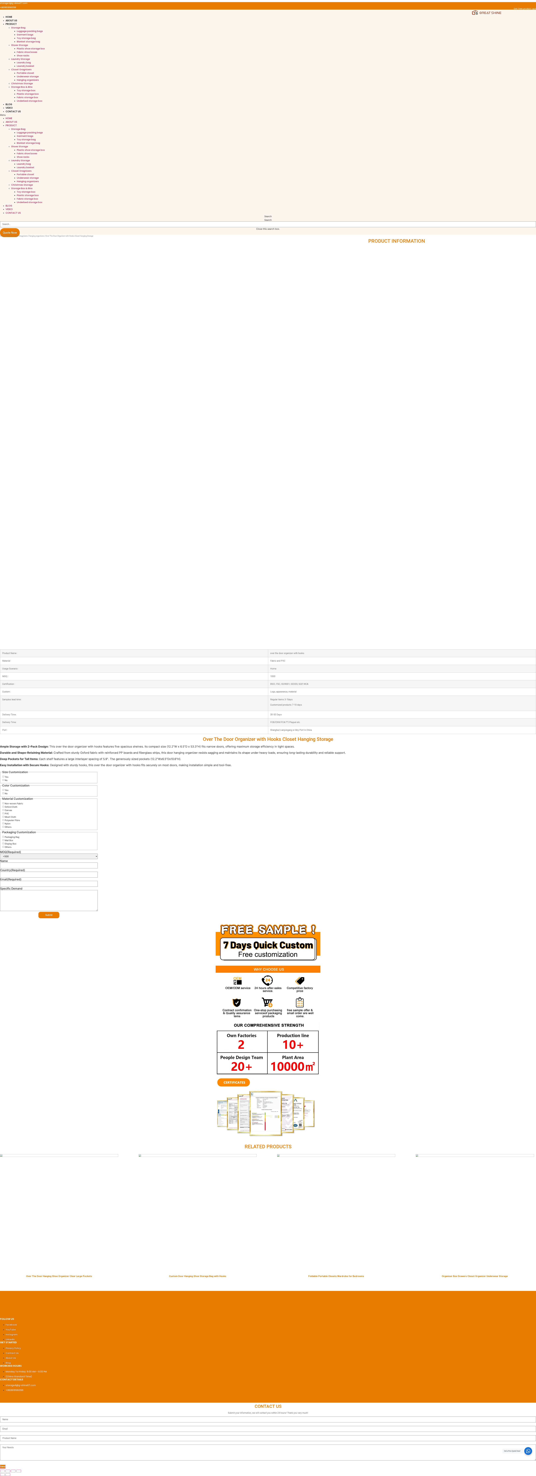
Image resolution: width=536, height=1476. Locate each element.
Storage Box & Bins (22, 87)
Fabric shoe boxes (27, 52)
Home (9, 17)
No (6, 780)
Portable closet (25, 73)
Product (11, 24)
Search (268, 220)
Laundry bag (24, 62)
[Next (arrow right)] (7, 1474)
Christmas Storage (22, 83)
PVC (7, 814)
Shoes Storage (19, 45)
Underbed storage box (29, 101)
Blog (9, 104)
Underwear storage (28, 76)
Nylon (7, 824)
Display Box (10, 844)
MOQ (10, 852)
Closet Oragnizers (21, 69)
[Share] (7, 1471)
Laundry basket (25, 66)
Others (8, 827)
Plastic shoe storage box (31, 48)
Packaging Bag (12, 837)
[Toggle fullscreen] (13, 1471)
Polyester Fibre (12, 820)
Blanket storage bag (28, 41)
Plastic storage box (28, 94)
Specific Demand (11, 888)
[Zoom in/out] (18, 1471)
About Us (11, 20)
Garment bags (25, 34)
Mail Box (9, 840)
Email (10, 879)
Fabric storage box (27, 97)
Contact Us (13, 111)
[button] (268, 115)
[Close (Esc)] (2, 1471)
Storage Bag (18, 27)
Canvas (8, 810)
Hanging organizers (28, 80)
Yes (6, 777)
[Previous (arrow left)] (2, 1474)
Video (9, 107)
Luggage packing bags (30, 31)
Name (4, 861)
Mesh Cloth (10, 817)
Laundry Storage (20, 59)
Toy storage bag (26, 38)
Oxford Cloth (11, 807)
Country (12, 870)
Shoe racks (23, 55)
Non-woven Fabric (14, 804)
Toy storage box (26, 90)
